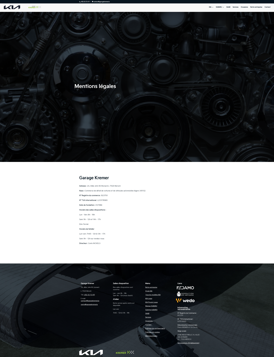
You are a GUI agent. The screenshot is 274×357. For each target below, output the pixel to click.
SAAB (228, 7)
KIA (210, 7)
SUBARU (219, 7)
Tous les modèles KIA (153, 295)
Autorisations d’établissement (188, 343)
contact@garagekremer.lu (90, 301)
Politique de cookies (152, 332)
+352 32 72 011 (89, 295)
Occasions (244, 7)
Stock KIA (148, 291)
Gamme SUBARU (151, 310)
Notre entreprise (256, 7)
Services (235, 7)
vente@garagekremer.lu (89, 304)
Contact (268, 7)
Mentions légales (151, 336)
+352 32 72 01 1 (85, 2)
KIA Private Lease (151, 302)
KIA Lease (148, 298)
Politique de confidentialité (155, 328)
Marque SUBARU (151, 306)
